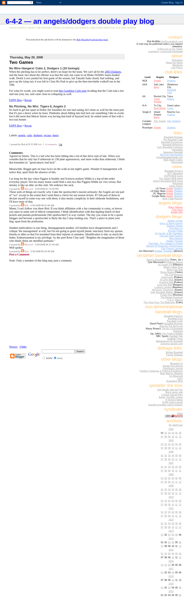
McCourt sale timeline (171, 155)
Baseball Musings (173, 323)
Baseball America (174, 171)
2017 (171, 568)
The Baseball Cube (173, 139)
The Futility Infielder (172, 333)
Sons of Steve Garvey (171, 223)
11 (176, 436)
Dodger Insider (175, 221)
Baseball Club (171, 91)
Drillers (170, 99)
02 (165, 433)
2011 (171, 508)
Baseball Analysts (173, 316)
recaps (47, 135)
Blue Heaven (176, 238)
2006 (171, 451)
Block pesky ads (174, 392)
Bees (156, 87)
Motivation (177, 60)
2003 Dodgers (113, 71)
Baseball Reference (172, 145)
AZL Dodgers (174, 121)
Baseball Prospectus (172, 142)
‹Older (23, 346)
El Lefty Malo (167, 280)
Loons (170, 108)
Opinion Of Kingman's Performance (164, 246)
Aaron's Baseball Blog (157, 259)
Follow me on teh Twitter (170, 49)
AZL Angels (160, 121)
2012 (171, 519)
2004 (171, 429)
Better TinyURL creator (171, 397)
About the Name (174, 62)
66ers (157, 117)
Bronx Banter (167, 272)
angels (21, 135)
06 (180, 433)
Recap (28, 100)
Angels (157, 80)
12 (180, 436)
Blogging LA (176, 363)
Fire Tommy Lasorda (172, 248)
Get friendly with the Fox (170, 390)
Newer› (13, 346)
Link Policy (177, 67)
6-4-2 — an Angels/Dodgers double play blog (80, 21)
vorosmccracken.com (171, 344)
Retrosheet (177, 162)
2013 (171, 531)
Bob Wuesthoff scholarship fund (92, 39)
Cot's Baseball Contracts (170, 147)
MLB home (168, 181)
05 (176, 433)
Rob (26, 205)
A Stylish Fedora (174, 400)
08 (165, 436)
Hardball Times (175, 339)
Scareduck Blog (174, 381)
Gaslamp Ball (166, 282)
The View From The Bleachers (159, 302)
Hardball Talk (176, 336)
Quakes (171, 114)
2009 (171, 485)
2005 (171, 440)
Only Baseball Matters (162, 292)
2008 (171, 474)
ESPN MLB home (173, 176)
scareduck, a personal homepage (165, 51)
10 (173, 436)
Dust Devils (160, 108)
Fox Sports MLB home (171, 178)
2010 (171, 497)
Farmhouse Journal (173, 368)
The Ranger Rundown (171, 297)
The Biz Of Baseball (172, 328)
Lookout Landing (163, 287)
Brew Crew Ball (175, 270)
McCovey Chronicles (163, 290)
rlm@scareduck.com (172, 41)
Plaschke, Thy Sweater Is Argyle (166, 243)
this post (72, 90)
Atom (180, 413)
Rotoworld (177, 183)
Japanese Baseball (173, 152)
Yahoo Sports (176, 186)
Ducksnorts (167, 277)
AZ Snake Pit (165, 264)
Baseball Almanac (173, 137)
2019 (171, 576)
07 (162, 436)
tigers (55, 135)
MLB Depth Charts (173, 160)
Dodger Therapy (174, 241)
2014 (171, 538)
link (40, 144)
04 (173, 433)
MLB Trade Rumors (172, 198)
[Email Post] (60, 144)
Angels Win (177, 212)
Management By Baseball (169, 341)
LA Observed (176, 376)
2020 (171, 583)
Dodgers (171, 80)
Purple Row (166, 295)
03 (169, 433)
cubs (29, 135)
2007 (171, 463)
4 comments (51, 144)
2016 (171, 561)
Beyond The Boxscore (171, 326)
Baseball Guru (175, 318)
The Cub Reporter (173, 275)
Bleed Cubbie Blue (173, 267)
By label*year (176, 425)
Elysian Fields (175, 231)
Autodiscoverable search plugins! (165, 405)
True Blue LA (176, 228)
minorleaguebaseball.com (169, 157)
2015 (171, 550)
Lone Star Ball (164, 285)
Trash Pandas (158, 100)
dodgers (37, 135)
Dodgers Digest (175, 226)
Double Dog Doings (173, 366)
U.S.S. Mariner (175, 300)
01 (162, 444)
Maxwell (28, 189)
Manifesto (177, 65)
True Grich (177, 210)
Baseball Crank (175, 321)
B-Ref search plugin (172, 402)
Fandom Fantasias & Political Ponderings (161, 371)
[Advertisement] (67, 46)
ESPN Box (15, 100)
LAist (180, 378)
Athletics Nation (174, 262)
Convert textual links (172, 395)
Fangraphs (177, 150)
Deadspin (178, 331)
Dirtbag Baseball (174, 352)
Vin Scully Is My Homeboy (169, 233)
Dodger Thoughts (164, 251)
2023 (171, 591)
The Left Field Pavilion (171, 236)
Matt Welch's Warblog (171, 373)
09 (169, 436)
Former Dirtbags (174, 355)
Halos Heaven (175, 207)
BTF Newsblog (175, 173)
